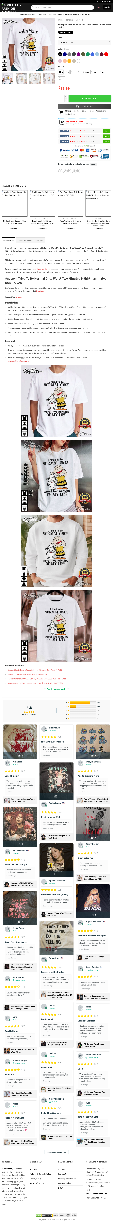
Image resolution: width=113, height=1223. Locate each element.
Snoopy (93, 164)
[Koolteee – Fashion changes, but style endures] (13, 7)
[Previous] (6, 44)
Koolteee (40, 291)
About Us (34, 1169)
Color (60, 49)
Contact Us (62, 1174)
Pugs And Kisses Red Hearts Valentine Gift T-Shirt (70, 222)
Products (86, 15)
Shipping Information (67, 1178)
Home (60, 20)
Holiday (42, 15)
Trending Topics (28, 15)
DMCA (60, 1188)
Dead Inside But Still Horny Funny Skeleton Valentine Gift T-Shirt (42, 223)
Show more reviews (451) (56, 1152)
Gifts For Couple (73, 15)
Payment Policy (64, 1183)
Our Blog (61, 1169)
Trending (69, 20)
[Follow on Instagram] (100, 2)
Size (60, 66)
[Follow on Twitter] (103, 2)
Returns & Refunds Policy (40, 1174)
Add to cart (90, 98)
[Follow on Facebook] (98, 2)
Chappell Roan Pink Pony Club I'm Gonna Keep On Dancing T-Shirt (22, 967)
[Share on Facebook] (60, 171)
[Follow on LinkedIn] (110, 2)
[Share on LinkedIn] (78, 171)
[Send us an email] (105, 2)
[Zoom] (4, 68)
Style (60, 37)
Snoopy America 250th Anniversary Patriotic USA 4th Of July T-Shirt (35, 683)
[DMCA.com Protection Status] (44, 1215)
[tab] (8, 240)
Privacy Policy (35, 1178)
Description (8, 240)
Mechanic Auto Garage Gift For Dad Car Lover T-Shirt (14, 222)
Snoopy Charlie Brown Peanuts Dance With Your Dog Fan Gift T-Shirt (35, 670)
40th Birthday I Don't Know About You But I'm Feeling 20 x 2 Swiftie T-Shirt (59, 995)
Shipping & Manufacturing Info (30, 240)
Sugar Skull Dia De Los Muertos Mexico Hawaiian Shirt (94, 1142)
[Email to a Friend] (69, 171)
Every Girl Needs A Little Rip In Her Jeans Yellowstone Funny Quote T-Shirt (98, 223)
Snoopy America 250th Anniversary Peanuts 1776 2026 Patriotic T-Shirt (37, 678)
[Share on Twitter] (65, 171)
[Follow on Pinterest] (107, 2)
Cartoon (79, 20)
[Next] (51, 44)
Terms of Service (37, 1183)
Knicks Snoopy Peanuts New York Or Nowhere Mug (29, 674)
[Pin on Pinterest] (74, 171)
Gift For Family (55, 15)
